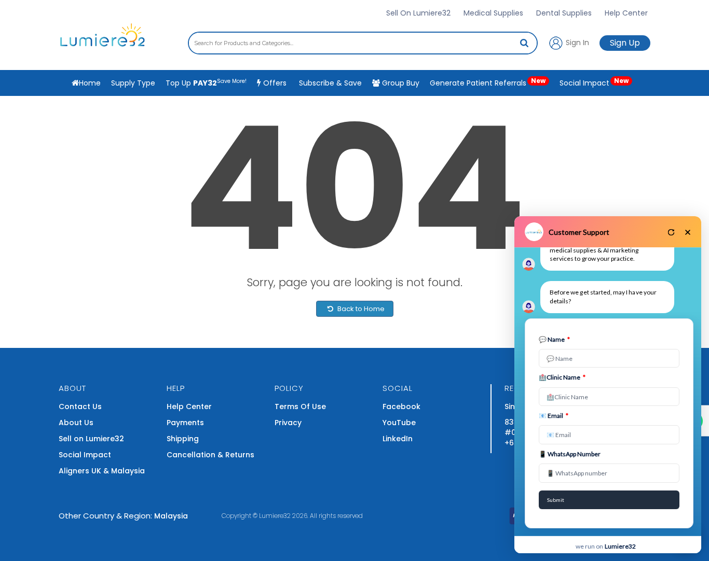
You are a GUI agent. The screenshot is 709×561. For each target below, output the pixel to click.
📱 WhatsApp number (570, 454)
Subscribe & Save (329, 83)
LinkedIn (398, 438)
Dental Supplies (564, 13)
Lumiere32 (275, 515)
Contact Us (80, 406)
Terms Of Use (300, 406)
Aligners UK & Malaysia (102, 471)
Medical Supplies (493, 13)
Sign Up (625, 43)
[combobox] (363, 43)
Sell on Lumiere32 (91, 438)
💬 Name (554, 339)
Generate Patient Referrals (488, 82)
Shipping (183, 438)
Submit (555, 500)
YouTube (399, 422)
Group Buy (399, 83)
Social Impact (594, 82)
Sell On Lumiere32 (418, 13)
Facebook (401, 406)
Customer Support (579, 232)
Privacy (288, 422)
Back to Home (360, 309)
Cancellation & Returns (210, 455)
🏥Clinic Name (562, 377)
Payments (185, 422)
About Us (76, 422)
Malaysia (171, 516)
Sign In (576, 42)
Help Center (626, 13)
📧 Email (553, 415)
